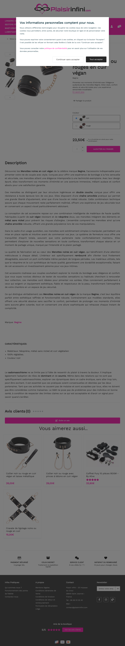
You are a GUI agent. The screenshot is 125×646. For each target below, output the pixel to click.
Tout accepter (96, 59)
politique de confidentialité (55, 48)
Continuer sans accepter (68, 59)
